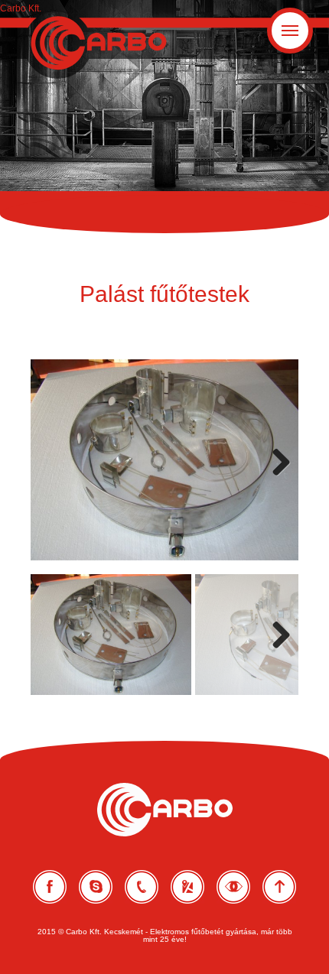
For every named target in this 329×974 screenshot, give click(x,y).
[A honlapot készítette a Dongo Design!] (233, 873)
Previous (53, 478)
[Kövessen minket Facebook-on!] (50, 873)
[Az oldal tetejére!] (279, 873)
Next (279, 478)
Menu (310, 17)
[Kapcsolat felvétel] (95, 873)
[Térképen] (187, 873)
